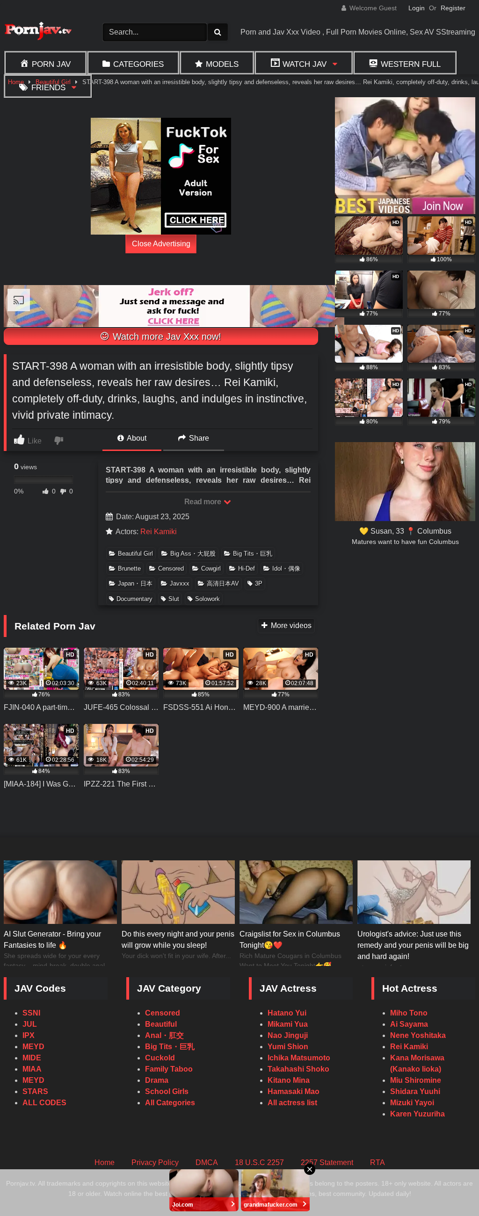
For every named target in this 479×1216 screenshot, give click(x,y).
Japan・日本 (135, 583)
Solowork (207, 598)
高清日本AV (223, 583)
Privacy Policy (155, 1162)
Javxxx (179, 583)
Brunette (129, 568)
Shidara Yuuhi (415, 1091)
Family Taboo (169, 1069)
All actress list (292, 1103)
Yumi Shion (288, 1047)
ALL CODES (44, 1103)
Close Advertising (161, 244)
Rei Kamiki (158, 532)
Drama (156, 1080)
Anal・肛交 (164, 1035)
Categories (138, 64)
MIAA (32, 1069)
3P (258, 583)
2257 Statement (327, 1162)
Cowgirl (211, 568)
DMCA (207, 1162)
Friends (48, 87)
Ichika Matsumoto (299, 1058)
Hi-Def (246, 568)
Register (453, 8)
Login (416, 8)
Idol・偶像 (286, 568)
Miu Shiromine (415, 1080)
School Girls (167, 1091)
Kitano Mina (289, 1080)
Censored (171, 568)
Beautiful (161, 1024)
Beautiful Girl (135, 553)
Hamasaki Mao (293, 1091)
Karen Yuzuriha (417, 1114)
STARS (35, 1091)
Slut (173, 598)
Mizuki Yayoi (412, 1103)
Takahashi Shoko (298, 1069)
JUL (29, 1024)
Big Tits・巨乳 (252, 553)
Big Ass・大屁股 (193, 553)
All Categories (170, 1103)
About (135, 438)
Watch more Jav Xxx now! (165, 336)
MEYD (33, 1047)
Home (104, 1162)
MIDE (31, 1058)
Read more (203, 502)
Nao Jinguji (288, 1035)
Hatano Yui (287, 1013)
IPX (28, 1035)
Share (198, 438)
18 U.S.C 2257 (259, 1162)
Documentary (134, 598)
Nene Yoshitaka (418, 1035)
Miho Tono (409, 1013)
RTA (377, 1162)
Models (222, 64)
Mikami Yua (288, 1024)
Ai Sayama (409, 1024)
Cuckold (160, 1058)
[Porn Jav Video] (42, 32)
